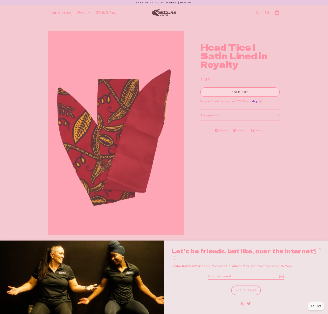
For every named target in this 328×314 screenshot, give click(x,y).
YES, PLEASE (246, 290)
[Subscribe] (281, 276)
